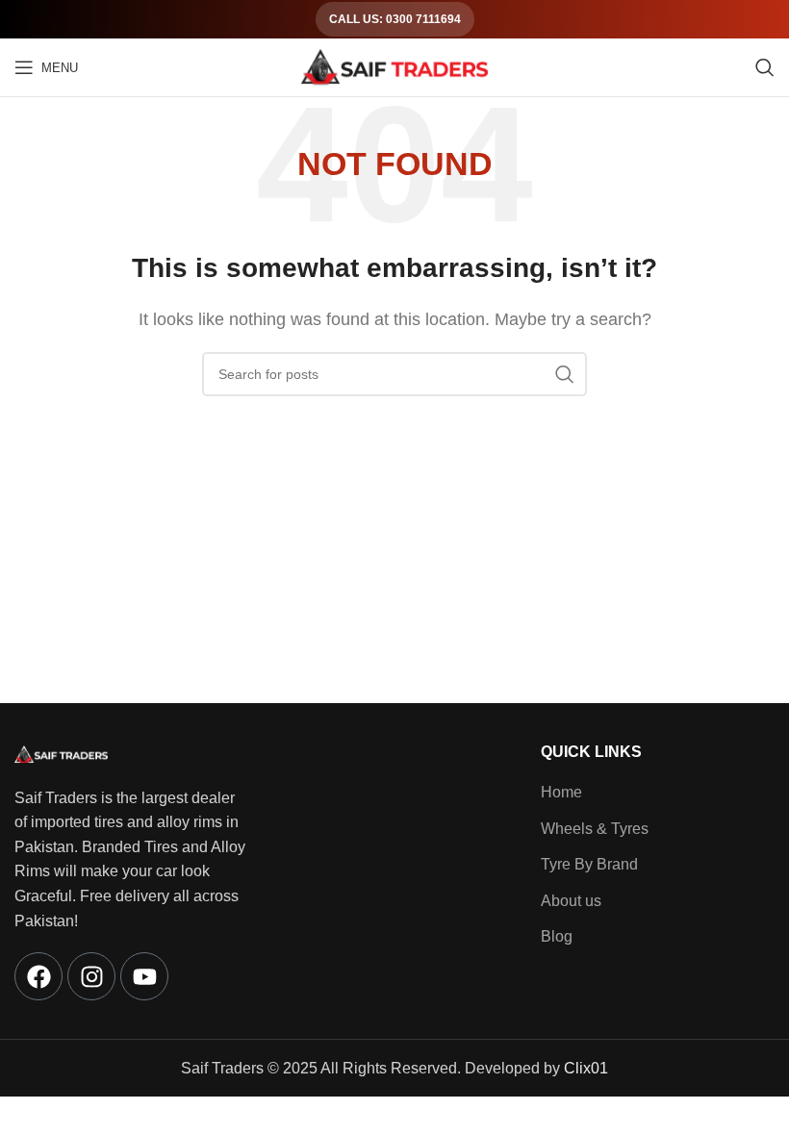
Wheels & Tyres (595, 828)
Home (561, 792)
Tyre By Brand (589, 864)
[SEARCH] (565, 374)
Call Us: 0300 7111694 (395, 19)
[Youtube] (144, 976)
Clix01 (586, 1068)
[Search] (765, 67)
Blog (557, 936)
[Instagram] (91, 976)
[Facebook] (38, 976)
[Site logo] (394, 66)
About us (571, 901)
